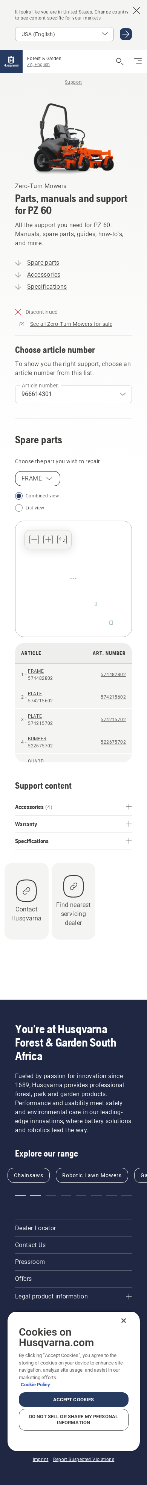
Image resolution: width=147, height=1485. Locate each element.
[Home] (11, 61)
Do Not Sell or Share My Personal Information (73, 1419)
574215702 (113, 719)
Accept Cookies (73, 1399)
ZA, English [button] (38, 64)
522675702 (113, 742)
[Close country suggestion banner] (136, 11)
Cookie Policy (35, 1384)
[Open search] (120, 62)
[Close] (124, 1321)
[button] (34, 539)
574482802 (113, 674)
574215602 (113, 697)
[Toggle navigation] (138, 62)
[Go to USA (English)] (126, 34)
